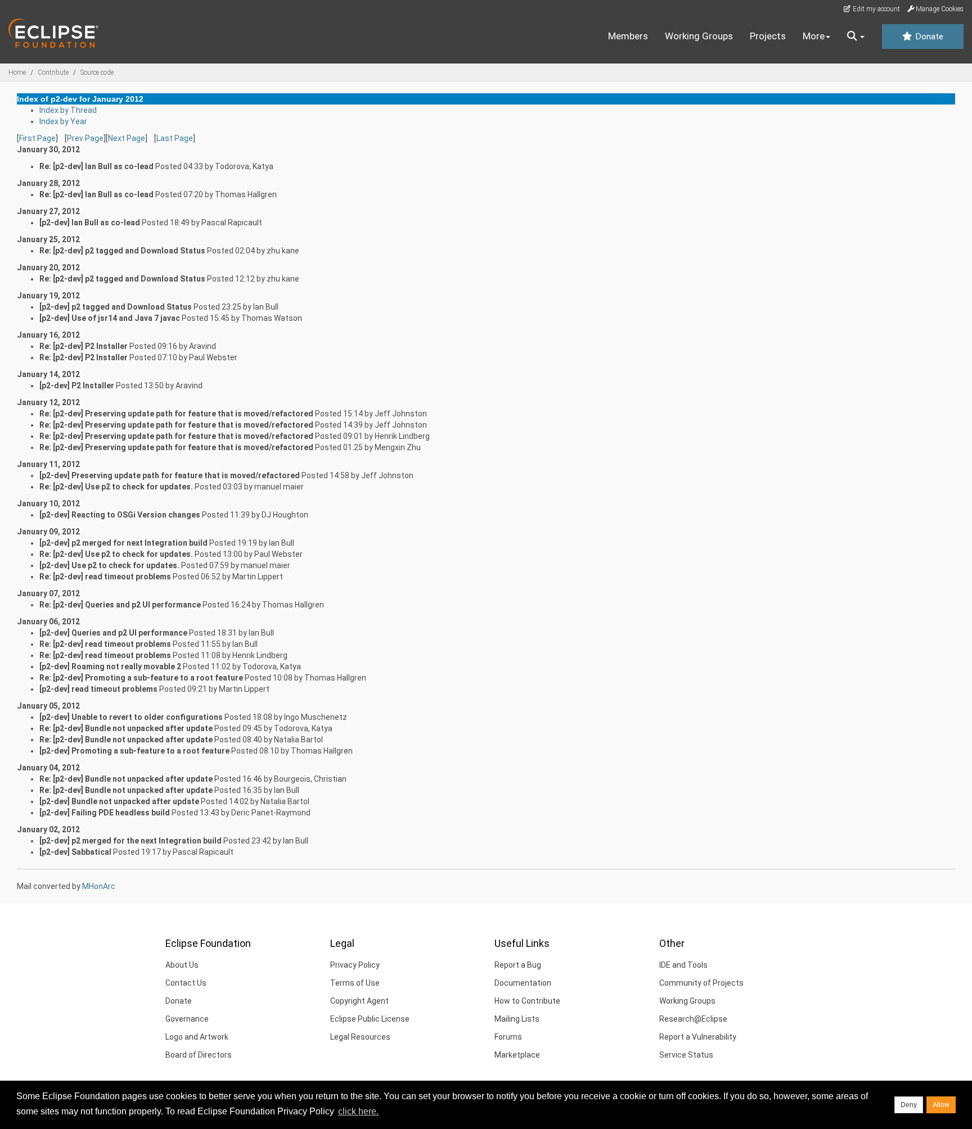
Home (17, 72)
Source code (97, 72)
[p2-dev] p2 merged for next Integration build (123, 542)
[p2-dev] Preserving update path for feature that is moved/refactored (169, 475)
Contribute (53, 72)
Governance (187, 1018)
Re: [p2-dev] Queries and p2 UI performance (120, 604)
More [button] (814, 36)
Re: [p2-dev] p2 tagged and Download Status (122, 250)
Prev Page (85, 138)
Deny (909, 1105)
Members (628, 36)
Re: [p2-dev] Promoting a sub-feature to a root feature (141, 677)
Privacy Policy (355, 964)
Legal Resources (360, 1036)
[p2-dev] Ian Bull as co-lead (89, 222)
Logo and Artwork (196, 1036)
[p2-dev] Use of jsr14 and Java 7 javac (109, 318)
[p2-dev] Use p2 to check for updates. (109, 565)
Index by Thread (68, 110)
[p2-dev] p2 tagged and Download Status (115, 306)
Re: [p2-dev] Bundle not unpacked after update (126, 728)
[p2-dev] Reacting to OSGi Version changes (119, 514)
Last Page (174, 138)
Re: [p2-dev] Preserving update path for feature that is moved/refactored (176, 413)
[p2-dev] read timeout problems (98, 688)
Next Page (126, 138)
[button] (856, 36)
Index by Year (63, 121)
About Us (182, 964)
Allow (941, 1105)
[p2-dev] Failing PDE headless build (104, 812)
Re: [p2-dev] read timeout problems (105, 576)
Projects (768, 36)
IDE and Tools (683, 964)
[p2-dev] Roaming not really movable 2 (110, 666)
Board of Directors (198, 1054)
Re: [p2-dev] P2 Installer (83, 346)
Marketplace (517, 1054)
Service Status (686, 1054)
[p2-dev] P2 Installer (76, 385)
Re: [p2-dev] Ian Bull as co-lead (96, 166)
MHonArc (98, 886)
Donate (928, 36)
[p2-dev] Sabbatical (75, 851)
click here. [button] (358, 1111)
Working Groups (699, 36)
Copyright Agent (359, 1000)
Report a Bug (517, 964)
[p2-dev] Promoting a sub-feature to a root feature (134, 750)
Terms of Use (355, 982)
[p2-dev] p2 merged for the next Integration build (130, 840)
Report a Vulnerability (697, 1036)
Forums (508, 1036)
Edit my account (875, 9)
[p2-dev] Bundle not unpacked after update (119, 801)
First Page (37, 138)
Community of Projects (701, 982)
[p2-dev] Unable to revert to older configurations (131, 717)
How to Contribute (527, 1000)
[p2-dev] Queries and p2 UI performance (113, 632)
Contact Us (185, 982)
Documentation (522, 982)
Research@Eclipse (693, 1018)
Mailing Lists (516, 1018)
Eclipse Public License (370, 1018)
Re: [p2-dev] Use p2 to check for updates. (116, 486)
